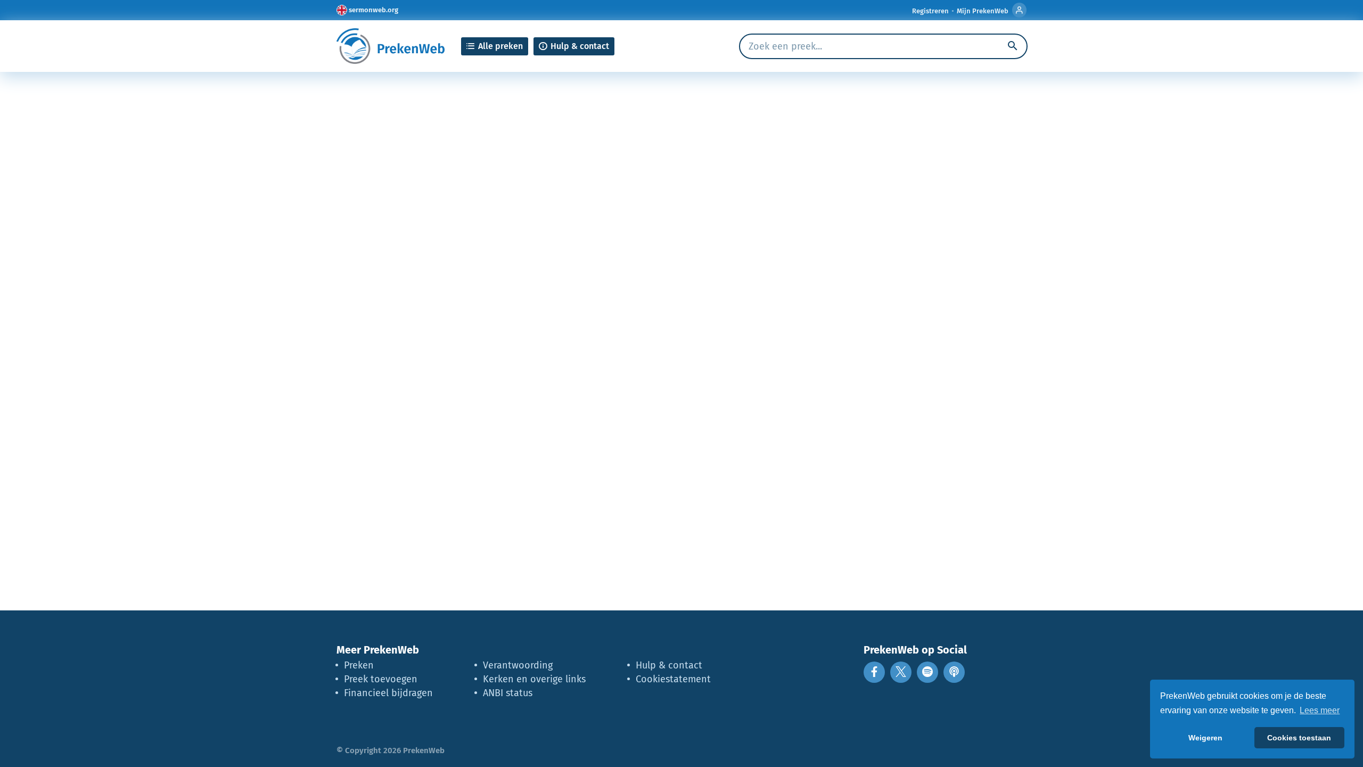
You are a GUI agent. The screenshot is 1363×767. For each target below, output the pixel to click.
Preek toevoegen (380, 679)
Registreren (930, 11)
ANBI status (507, 693)
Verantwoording (518, 665)
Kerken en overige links (534, 679)
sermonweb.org (373, 10)
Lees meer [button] (1320, 710)
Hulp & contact (669, 665)
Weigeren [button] (1205, 737)
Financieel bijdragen (388, 693)
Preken (359, 665)
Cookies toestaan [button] (1299, 737)
